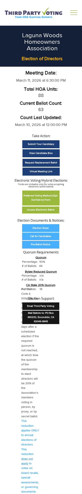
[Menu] (74, 12)
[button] (41, 198)
